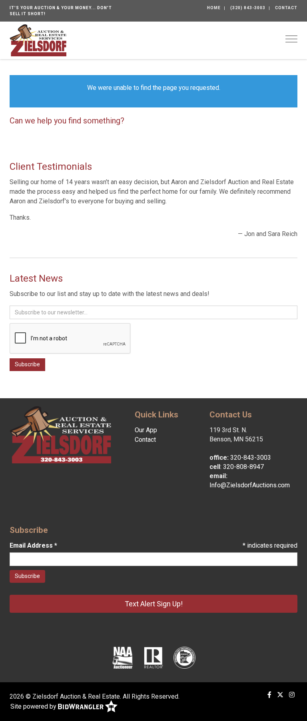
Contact (286, 8)
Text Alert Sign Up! (154, 604)
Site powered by (34, 706)
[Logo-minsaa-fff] (184, 657)
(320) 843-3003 (247, 8)
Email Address (33, 545)
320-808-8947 (243, 467)
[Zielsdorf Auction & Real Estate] (38, 40)
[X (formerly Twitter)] (280, 695)
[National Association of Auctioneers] (122, 657)
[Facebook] (269, 695)
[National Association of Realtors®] (153, 657)
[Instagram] (292, 695)
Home (214, 8)
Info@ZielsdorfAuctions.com (249, 485)
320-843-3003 (250, 457)
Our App (146, 430)
